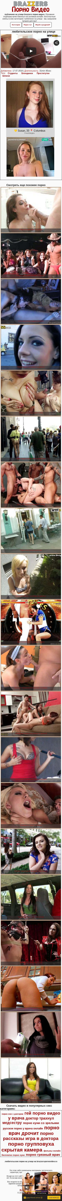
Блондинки (27, 73)
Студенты (13, 73)
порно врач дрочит (34, 1130)
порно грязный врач (43, 1155)
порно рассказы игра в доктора (31, 1136)
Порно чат (28, 25)
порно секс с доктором (12, 1114)
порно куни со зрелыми (41, 1123)
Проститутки (43, 73)
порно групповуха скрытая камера (27, 1147)
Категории (16, 25)
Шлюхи (6, 76)
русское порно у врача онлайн (23, 1128)
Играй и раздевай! (42, 25)
